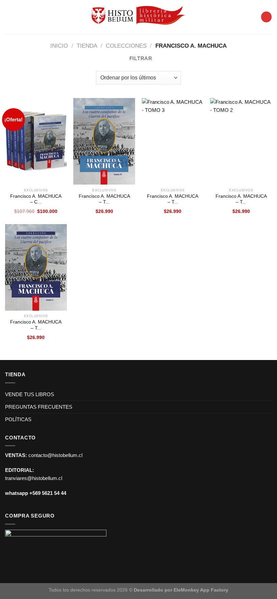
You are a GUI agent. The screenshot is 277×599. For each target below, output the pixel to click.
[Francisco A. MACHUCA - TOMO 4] (104, 141)
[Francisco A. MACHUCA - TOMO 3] (173, 141)
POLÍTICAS (18, 419)
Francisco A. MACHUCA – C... (35, 199)
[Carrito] (266, 16)
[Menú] (9, 17)
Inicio (59, 45)
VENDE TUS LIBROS (29, 394)
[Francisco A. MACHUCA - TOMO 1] (36, 267)
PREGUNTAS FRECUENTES (38, 407)
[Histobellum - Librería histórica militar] (139, 17)
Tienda (87, 45)
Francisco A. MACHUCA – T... (104, 199)
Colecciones (126, 45)
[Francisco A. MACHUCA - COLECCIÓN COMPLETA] (36, 141)
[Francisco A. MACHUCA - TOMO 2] (241, 141)
